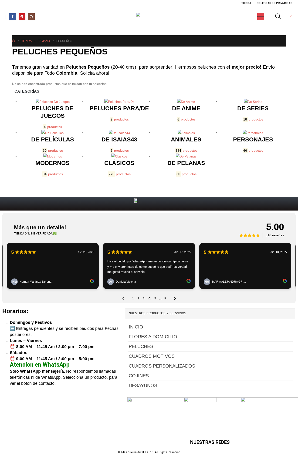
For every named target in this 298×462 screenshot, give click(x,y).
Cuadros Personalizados (162, 365)
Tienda (246, 3)
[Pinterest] (22, 16)
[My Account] (290, 16)
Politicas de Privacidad (274, 3)
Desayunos (143, 385)
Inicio (136, 326)
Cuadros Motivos (152, 356)
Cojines (139, 375)
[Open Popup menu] (260, 16)
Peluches (141, 346)
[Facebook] (12, 16)
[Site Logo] (149, 16)
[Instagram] (31, 16)
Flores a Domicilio (153, 336)
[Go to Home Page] (13, 41)
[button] (278, 16)
